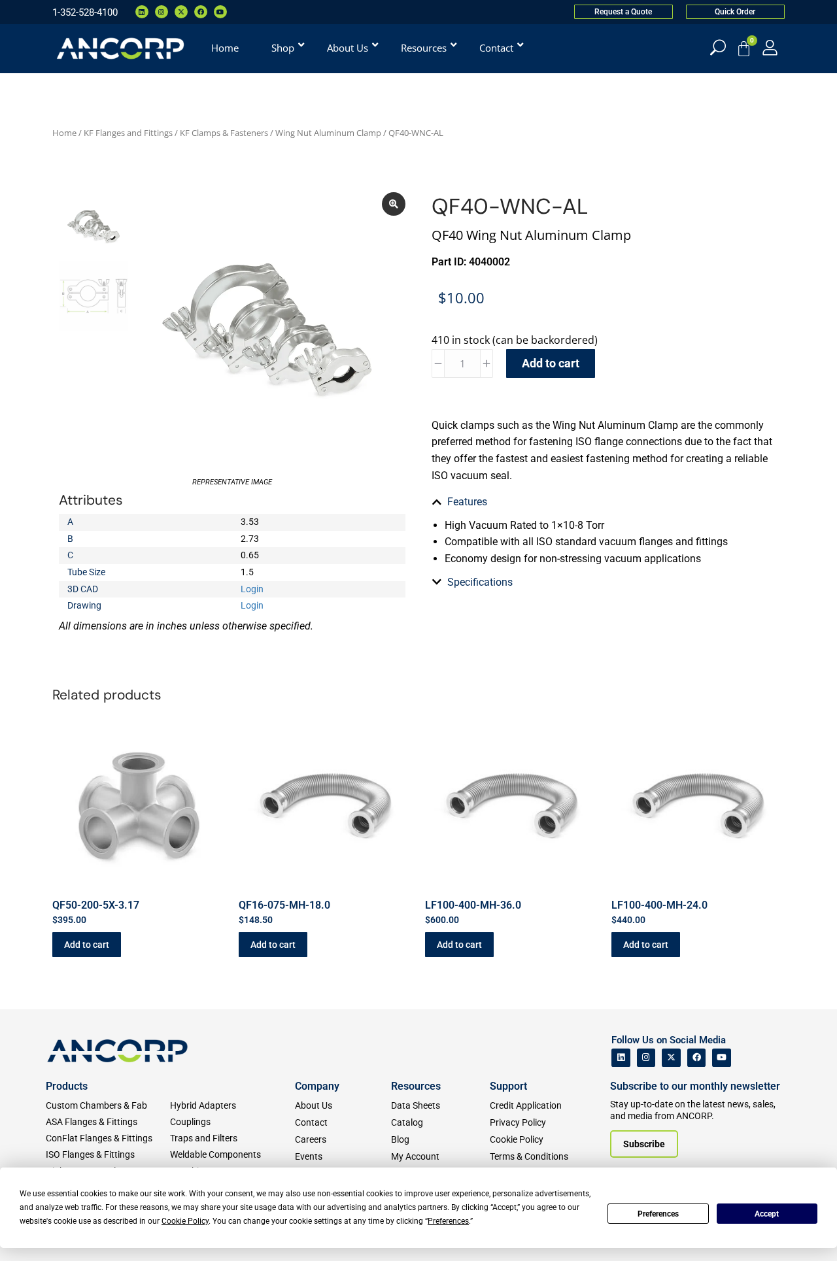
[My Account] (770, 47)
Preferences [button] (448, 1221)
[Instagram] (161, 11)
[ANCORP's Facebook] (696, 1058)
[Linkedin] (141, 11)
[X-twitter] (181, 11)
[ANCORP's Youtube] (721, 1058)
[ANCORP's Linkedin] (620, 1058)
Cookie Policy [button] (185, 1221)
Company (317, 1086)
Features (467, 502)
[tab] (605, 502)
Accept (767, 1214)
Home (64, 133)
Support (508, 1086)
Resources (416, 1086)
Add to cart (550, 363)
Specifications (480, 582)
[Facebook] (200, 11)
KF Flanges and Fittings (128, 133)
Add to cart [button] (86, 944)
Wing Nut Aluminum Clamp (328, 133)
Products (67, 1086)
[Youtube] (220, 11)
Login (252, 589)
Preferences (658, 1214)
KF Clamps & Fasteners (224, 133)
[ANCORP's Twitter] (671, 1058)
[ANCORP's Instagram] (646, 1058)
